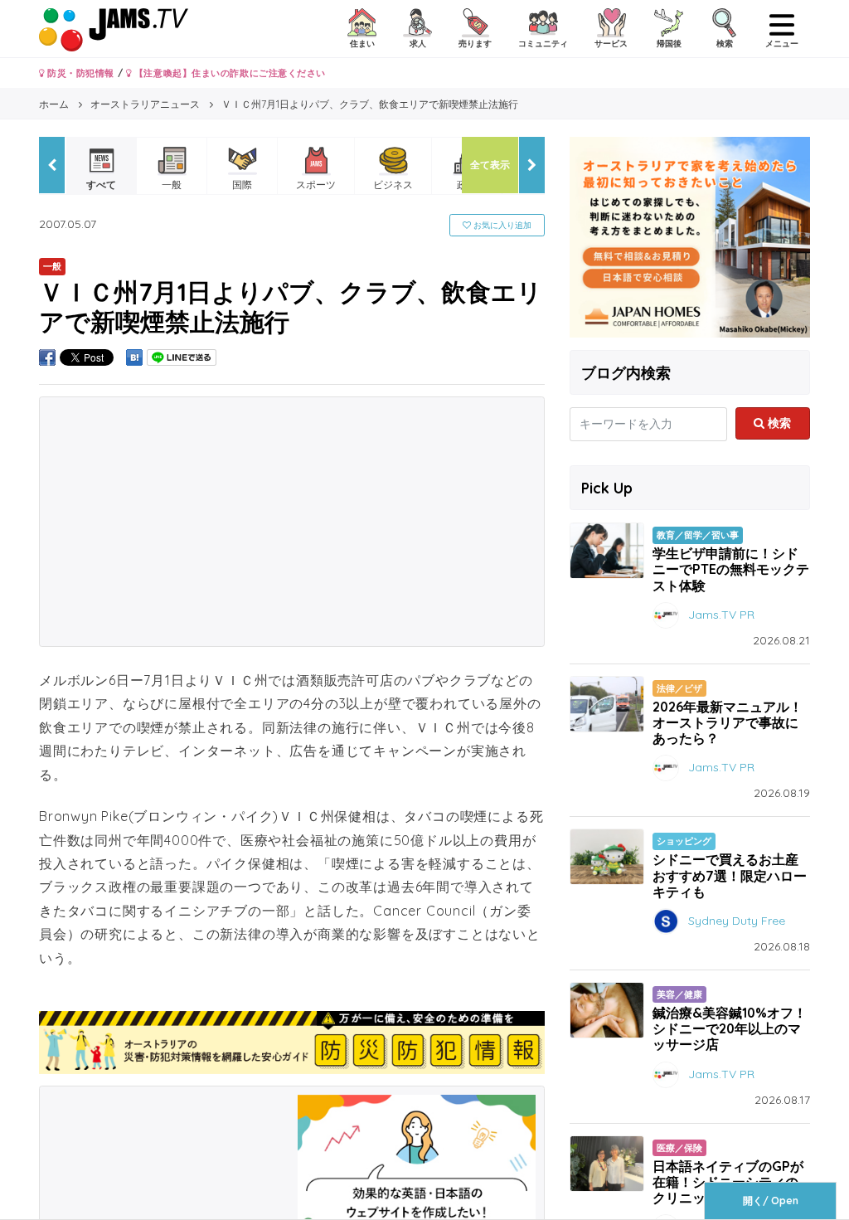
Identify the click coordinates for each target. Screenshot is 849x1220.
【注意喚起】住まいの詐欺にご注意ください (228, 73)
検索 (777, 423)
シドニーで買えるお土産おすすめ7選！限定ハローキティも (730, 875)
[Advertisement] (292, 522)
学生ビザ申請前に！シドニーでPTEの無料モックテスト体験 (731, 569)
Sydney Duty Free (736, 920)
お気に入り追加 (501, 225)
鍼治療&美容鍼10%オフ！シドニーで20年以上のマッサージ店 (730, 1028)
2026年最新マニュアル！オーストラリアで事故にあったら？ (728, 722)
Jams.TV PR (721, 613)
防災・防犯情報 (79, 73)
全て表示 (490, 164)
